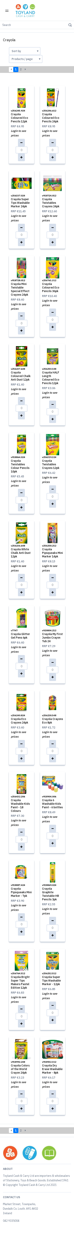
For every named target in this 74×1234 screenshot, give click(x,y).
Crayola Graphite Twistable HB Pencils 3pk (50, 892)
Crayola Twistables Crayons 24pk (50, 201)
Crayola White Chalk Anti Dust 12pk (21, 551)
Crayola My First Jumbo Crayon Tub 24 (52, 636)
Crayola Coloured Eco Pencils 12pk (19, 116)
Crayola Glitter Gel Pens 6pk (20, 634)
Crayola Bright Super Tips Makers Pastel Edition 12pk (20, 980)
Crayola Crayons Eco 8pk (52, 719)
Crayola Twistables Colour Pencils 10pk (20, 464)
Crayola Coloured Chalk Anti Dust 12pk (21, 374)
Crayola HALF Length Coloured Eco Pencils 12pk (50, 376)
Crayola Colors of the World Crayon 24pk (20, 1067)
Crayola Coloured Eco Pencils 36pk (50, 286)
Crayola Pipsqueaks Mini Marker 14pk (52, 551)
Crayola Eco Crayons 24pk (19, 719)
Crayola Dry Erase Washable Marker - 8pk (52, 1067)
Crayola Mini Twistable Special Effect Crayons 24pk (20, 287)
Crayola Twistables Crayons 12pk (50, 463)
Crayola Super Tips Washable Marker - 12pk (51, 979)
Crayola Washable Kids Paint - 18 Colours (20, 804)
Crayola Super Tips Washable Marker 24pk (20, 201)
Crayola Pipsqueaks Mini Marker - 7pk (21, 891)
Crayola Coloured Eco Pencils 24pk (50, 116)
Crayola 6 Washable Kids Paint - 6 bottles (52, 802)
